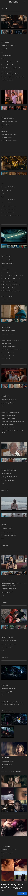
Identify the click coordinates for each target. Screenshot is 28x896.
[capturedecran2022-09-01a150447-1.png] (7, 732)
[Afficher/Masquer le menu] (25, 2)
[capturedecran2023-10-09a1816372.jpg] (20, 864)
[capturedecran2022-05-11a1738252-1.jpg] (20, 793)
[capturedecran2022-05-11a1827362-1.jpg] (20, 806)
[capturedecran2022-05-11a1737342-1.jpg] (20, 781)
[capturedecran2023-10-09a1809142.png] (7, 877)
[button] (25, 14)
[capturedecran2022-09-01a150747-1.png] (7, 719)
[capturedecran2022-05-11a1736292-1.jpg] (7, 781)
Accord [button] (22, 893)
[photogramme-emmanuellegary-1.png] (20, 719)
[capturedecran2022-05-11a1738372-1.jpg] (7, 806)
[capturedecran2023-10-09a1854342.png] (20, 877)
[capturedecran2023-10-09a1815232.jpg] (7, 864)
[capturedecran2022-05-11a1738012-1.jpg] (7, 793)
